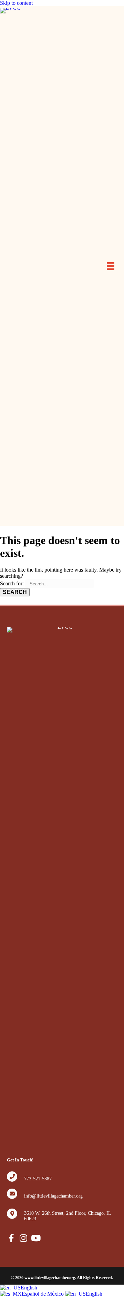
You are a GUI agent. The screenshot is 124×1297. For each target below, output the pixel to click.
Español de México (43, 1294)
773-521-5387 (38, 1178)
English (29, 1287)
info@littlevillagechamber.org (53, 1196)
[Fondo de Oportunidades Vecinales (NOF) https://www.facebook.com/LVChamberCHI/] (11, 1238)
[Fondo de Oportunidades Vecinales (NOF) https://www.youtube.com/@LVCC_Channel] (35, 1238)
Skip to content (16, 3)
